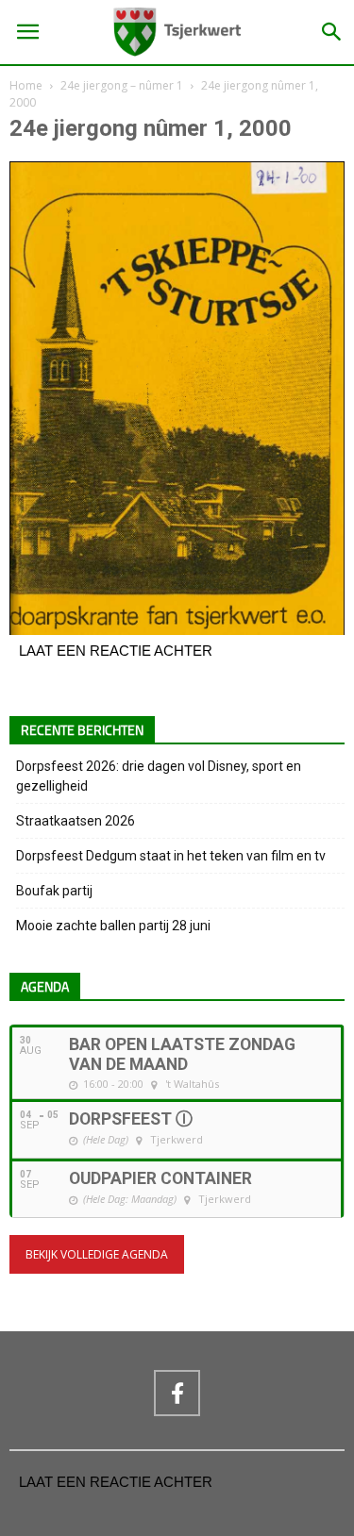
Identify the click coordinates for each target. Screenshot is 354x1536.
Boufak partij (54, 890)
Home (25, 85)
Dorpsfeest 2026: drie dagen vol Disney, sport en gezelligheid (158, 776)
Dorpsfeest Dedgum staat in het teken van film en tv (171, 855)
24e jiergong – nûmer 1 (121, 85)
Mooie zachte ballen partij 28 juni (113, 925)
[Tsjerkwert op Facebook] (176, 1392)
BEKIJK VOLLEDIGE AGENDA (96, 1254)
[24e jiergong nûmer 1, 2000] (177, 630)
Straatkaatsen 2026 (75, 820)
